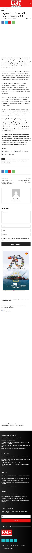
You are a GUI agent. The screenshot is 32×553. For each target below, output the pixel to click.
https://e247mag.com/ (16, 200)
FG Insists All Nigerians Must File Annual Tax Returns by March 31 (15, 467)
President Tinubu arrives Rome (8, 440)
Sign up (16, 520)
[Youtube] (15, 540)
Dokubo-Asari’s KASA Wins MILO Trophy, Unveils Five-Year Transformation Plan (15, 299)
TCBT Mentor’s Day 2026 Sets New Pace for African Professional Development (13, 306)
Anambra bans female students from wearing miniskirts (13, 498)
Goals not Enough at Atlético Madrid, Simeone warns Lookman (15, 478)
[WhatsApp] (13, 22)
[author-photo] (16, 196)
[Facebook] (2, 22)
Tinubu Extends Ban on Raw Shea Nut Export (11, 462)
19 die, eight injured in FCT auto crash (24, 181)
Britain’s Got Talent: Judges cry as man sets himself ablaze (14, 494)
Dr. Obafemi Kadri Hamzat (24, 159)
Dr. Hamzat (15, 159)
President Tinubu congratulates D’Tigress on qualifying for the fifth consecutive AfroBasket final (15, 486)
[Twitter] (6, 22)
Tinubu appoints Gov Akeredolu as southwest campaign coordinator (7, 182)
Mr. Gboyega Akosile (6, 162)
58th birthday (8, 159)
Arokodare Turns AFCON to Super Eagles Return (12, 480)
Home (2, 8)
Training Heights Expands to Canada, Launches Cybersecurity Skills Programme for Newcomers (12, 424)
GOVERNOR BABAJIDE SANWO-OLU (9, 160)
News (7, 8)
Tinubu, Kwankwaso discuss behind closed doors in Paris (13, 448)
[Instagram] (7, 540)
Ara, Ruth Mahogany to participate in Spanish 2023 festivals (14, 496)
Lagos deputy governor (22, 160)
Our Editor (5, 18)
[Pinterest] (9, 22)
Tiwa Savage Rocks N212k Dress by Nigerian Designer (12, 503)
